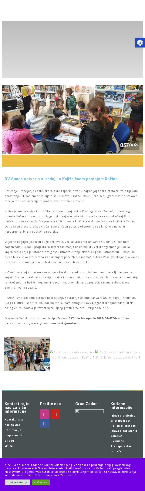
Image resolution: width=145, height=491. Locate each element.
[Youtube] (55, 414)
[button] (7, 355)
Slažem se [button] (40, 482)
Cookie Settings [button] (17, 482)
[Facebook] (44, 423)
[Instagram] (44, 414)
